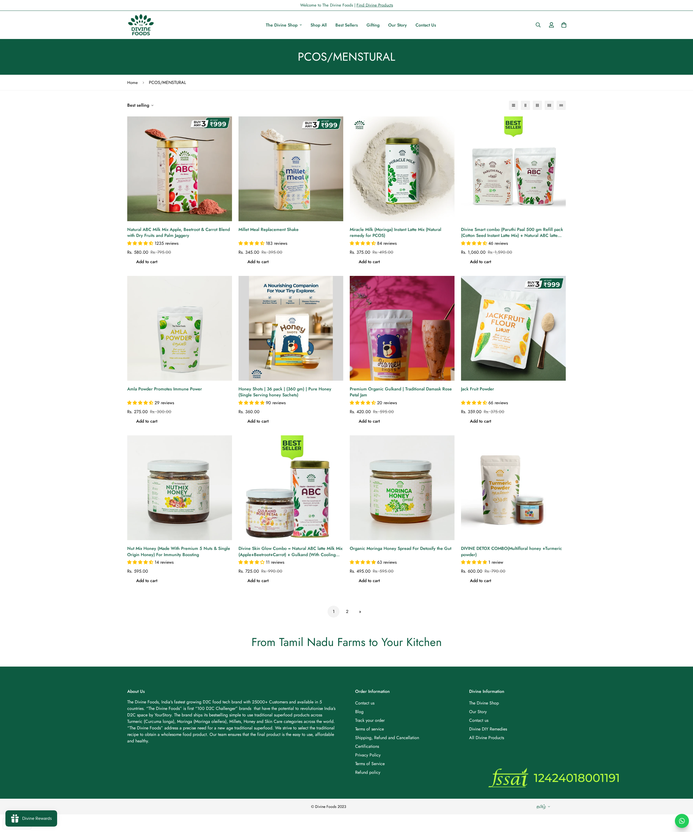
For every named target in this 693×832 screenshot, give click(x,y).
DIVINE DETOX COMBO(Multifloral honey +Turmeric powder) (511, 551)
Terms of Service (370, 764)
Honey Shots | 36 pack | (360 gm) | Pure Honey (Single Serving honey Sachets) (284, 392)
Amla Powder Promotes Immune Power (164, 389)
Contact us (364, 703)
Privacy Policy (368, 755)
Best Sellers (346, 25)
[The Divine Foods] (140, 25)
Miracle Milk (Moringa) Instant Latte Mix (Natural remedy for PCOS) (395, 233)
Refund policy (367, 772)
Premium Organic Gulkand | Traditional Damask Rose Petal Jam (401, 392)
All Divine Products (486, 738)
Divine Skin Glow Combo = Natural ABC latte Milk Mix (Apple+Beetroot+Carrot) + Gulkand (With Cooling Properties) (290, 552)
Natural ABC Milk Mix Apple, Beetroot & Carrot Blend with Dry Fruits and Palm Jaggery (178, 233)
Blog (359, 712)
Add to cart (146, 262)
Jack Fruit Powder (477, 389)
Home (132, 83)
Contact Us (426, 25)
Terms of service (369, 729)
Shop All (318, 25)
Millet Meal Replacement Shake (268, 230)
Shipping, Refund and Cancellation (387, 738)
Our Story (397, 25)
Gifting (373, 25)
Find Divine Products (375, 5)
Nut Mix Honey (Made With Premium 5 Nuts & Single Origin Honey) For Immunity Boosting (178, 551)
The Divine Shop (282, 25)
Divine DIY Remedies (488, 729)
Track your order (370, 720)
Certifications (367, 746)
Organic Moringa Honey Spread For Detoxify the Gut (400, 549)
